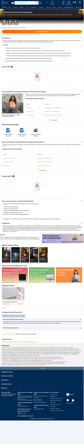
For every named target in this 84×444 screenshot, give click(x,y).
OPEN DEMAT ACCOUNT (42, 31)
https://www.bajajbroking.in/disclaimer (34, 365)
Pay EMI (79, 7)
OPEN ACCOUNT (6, 261)
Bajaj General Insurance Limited (56, 398)
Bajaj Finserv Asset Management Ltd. (57, 410)
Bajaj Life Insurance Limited (55, 400)
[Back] (12, 3)
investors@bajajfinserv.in (42, 402)
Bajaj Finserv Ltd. (53, 394)
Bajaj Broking (52, 406)
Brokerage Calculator (7, 342)
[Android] (67, 400)
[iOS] (73, 400)
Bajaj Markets (52, 402)
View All (4, 308)
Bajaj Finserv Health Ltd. (55, 408)
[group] (13, 296)
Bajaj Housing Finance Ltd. (55, 404)
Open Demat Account (19, 342)
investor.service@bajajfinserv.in (27, 400)
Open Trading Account (31, 342)
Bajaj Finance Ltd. (53, 396)
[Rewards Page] (74, 2)
